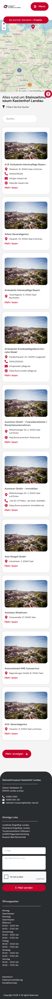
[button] (48, 94)
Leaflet (23, 90)
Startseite (26, 20)
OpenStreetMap (35, 90)
